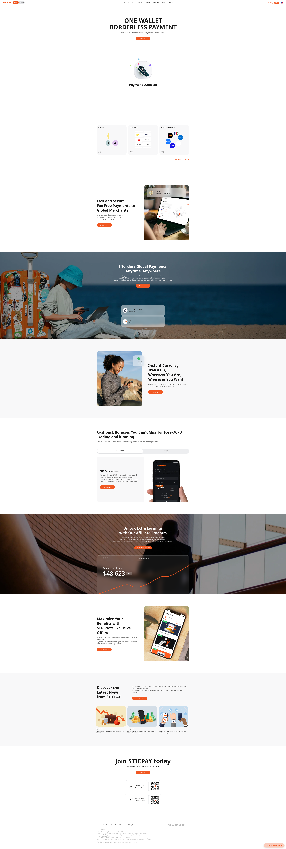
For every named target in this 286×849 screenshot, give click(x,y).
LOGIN (270, 2)
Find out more (104, 225)
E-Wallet (123, 2)
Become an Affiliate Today (143, 547)
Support (170, 2)
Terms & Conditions (120, 825)
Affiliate (147, 2)
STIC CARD (131, 2)
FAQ (112, 825)
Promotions (156, 2)
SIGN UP (276, 2)
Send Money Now (156, 392)
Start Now (143, 38)
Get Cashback (107, 487)
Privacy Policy (132, 825)
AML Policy (106, 825)
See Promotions (104, 649)
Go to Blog (140, 698)
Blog (163, 2)
